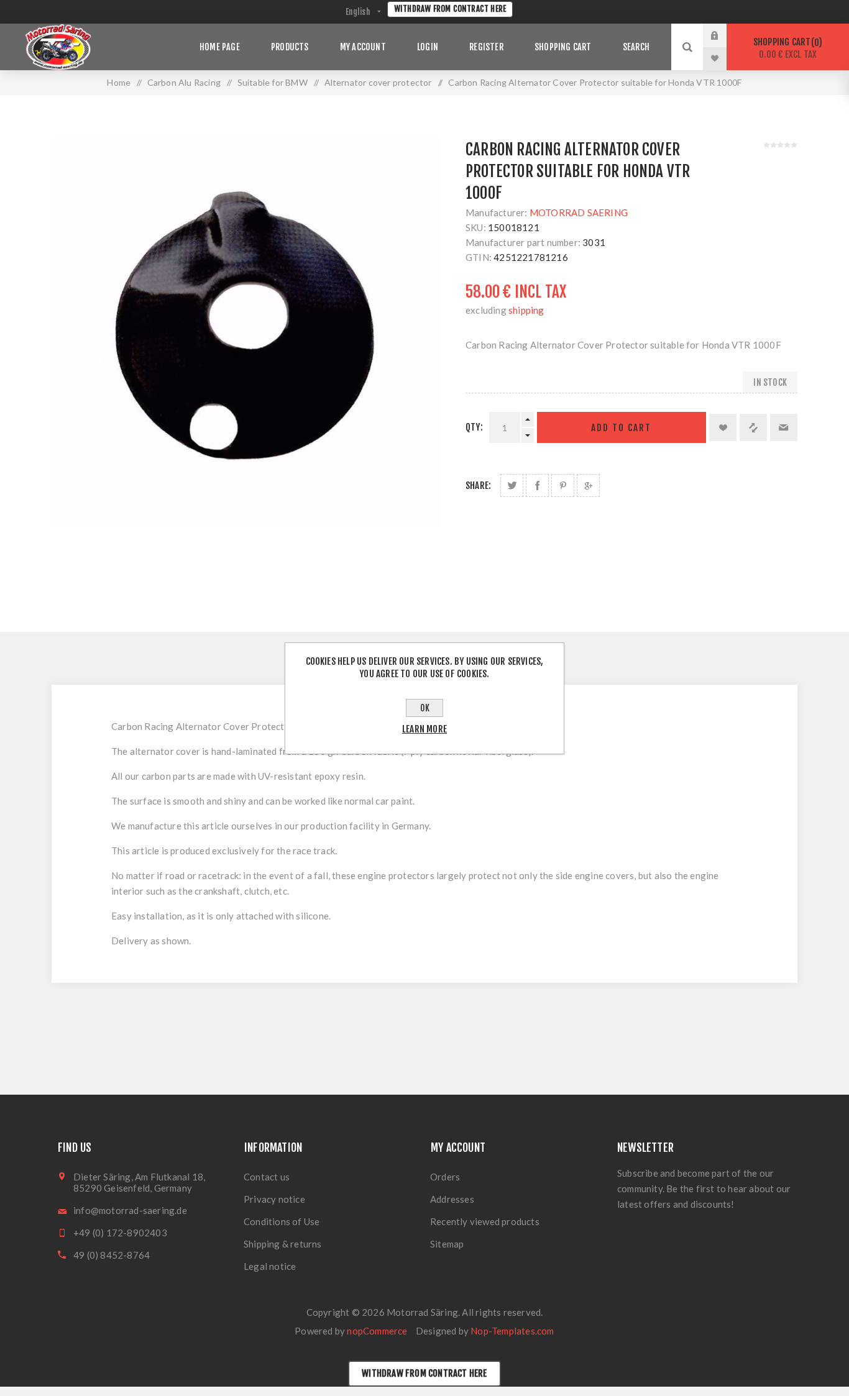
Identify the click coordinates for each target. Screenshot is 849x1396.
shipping (526, 310)
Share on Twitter (511, 485)
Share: (478, 485)
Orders (445, 1176)
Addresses (452, 1199)
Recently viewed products (484, 1221)
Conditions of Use (281, 1221)
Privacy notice (274, 1199)
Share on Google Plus (588, 485)
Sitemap (447, 1243)
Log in (724, 35)
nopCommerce (377, 1330)
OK (424, 708)
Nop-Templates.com (512, 1330)
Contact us (267, 1176)
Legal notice (270, 1266)
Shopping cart (786, 48)
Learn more (424, 729)
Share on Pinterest (562, 485)
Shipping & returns (283, 1243)
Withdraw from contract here (450, 9)
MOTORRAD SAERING (579, 212)
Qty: (474, 427)
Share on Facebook (537, 485)
